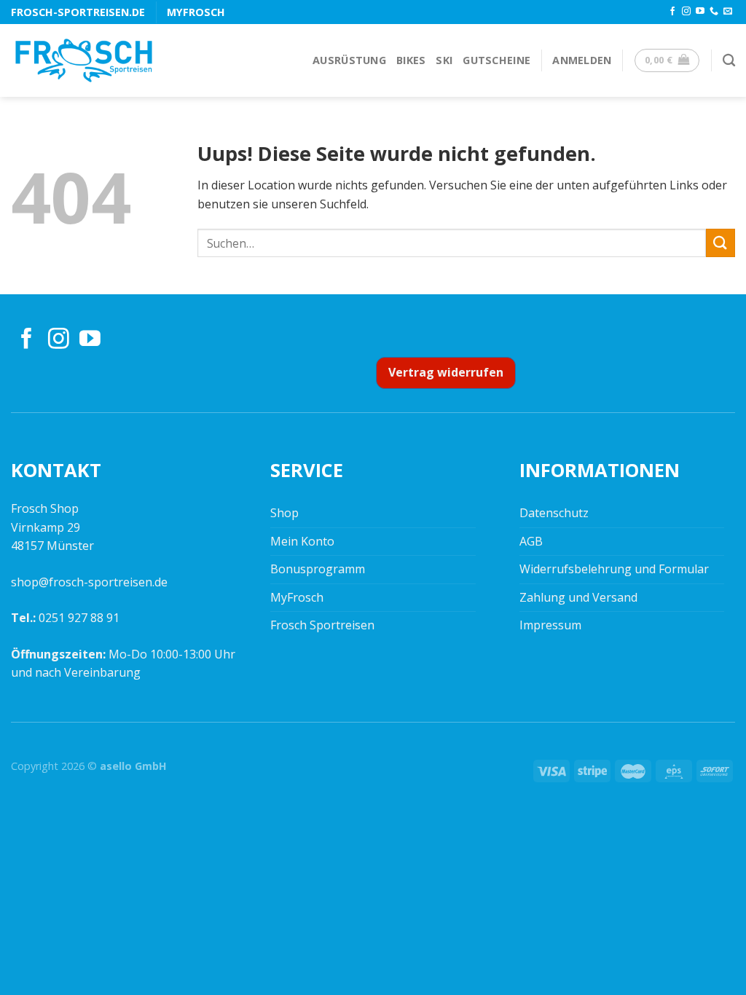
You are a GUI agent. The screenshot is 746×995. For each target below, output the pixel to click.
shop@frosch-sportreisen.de (89, 582)
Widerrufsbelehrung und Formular (614, 569)
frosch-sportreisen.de (78, 12)
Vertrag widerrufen (445, 372)
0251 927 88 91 (79, 618)
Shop (284, 513)
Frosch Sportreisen (322, 625)
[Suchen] (729, 61)
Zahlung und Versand (578, 597)
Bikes (410, 60)
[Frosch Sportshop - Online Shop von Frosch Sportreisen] (84, 60)
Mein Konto (302, 541)
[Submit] (720, 243)
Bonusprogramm (317, 569)
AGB (531, 541)
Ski (444, 60)
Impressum (550, 625)
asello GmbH (133, 766)
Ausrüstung (349, 60)
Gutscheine (496, 60)
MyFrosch (196, 12)
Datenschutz (554, 513)
